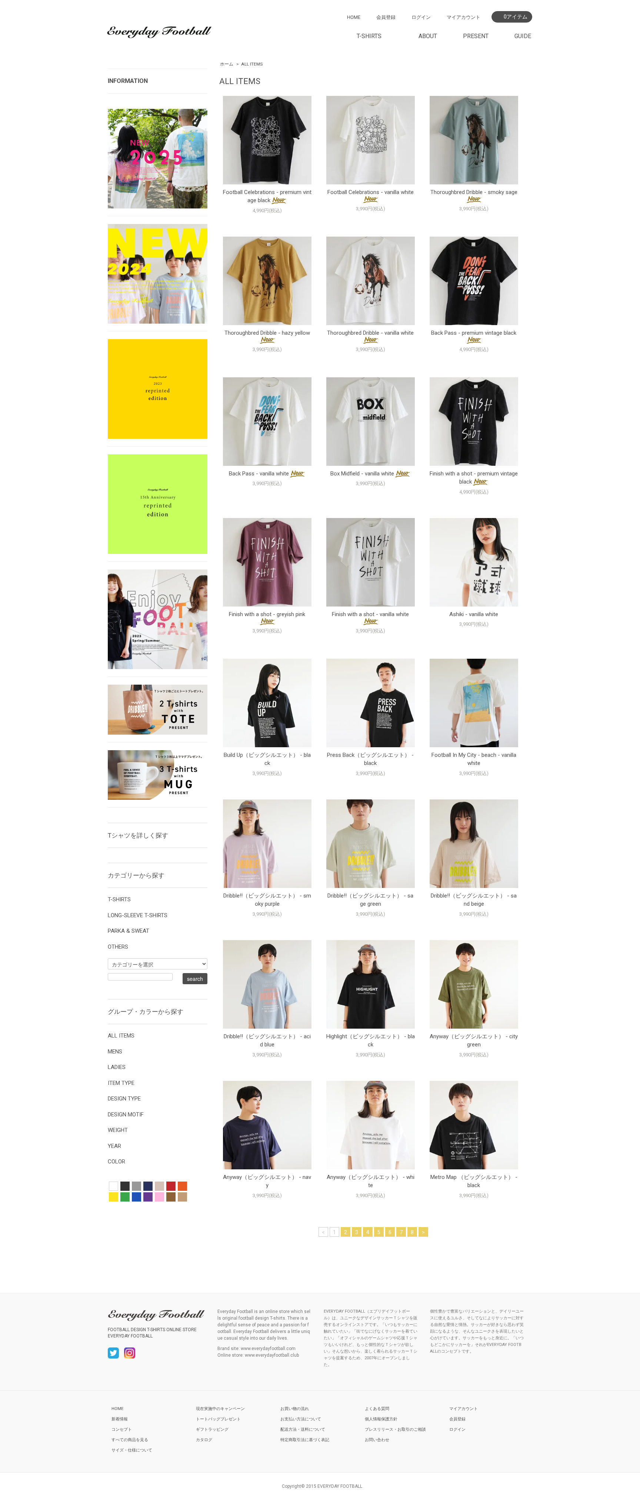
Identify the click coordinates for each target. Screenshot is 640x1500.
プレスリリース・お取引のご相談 (395, 1429)
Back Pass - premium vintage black (473, 333)
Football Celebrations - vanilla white (370, 192)
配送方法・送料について (302, 1429)
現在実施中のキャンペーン (220, 1408)
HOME (353, 17)
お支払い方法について (300, 1419)
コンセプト (121, 1429)
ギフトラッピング (212, 1429)
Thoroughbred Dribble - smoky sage (473, 192)
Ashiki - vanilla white (473, 614)
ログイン (421, 17)
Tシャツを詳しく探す (138, 835)
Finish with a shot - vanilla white (370, 614)
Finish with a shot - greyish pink (267, 614)
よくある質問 (377, 1408)
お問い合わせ (377, 1439)
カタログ (204, 1439)
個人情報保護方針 (381, 1419)
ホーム (226, 64)
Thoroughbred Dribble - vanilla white (370, 333)
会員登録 (386, 17)
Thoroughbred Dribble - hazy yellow (267, 333)
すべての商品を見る (129, 1439)
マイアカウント (463, 17)
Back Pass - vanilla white (259, 473)
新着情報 (119, 1419)
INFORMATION (128, 80)
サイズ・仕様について (131, 1450)
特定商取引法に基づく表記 (304, 1439)
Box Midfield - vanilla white (362, 473)
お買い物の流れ (294, 1408)
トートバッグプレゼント (218, 1419)
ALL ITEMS (252, 64)
